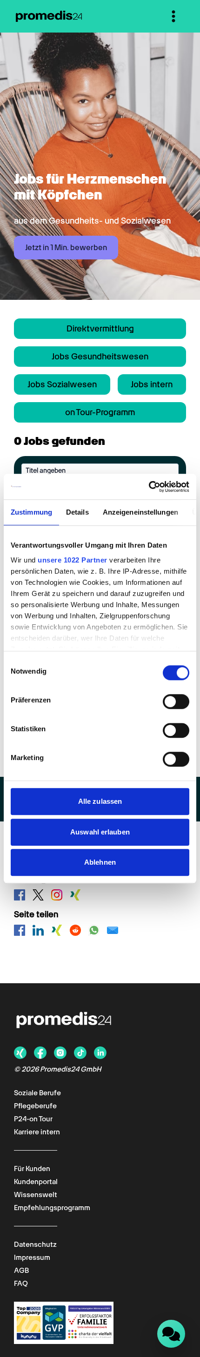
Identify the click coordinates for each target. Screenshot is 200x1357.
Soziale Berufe (37, 1093)
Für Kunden (32, 1169)
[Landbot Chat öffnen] (171, 1334)
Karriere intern (37, 1132)
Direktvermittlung (100, 328)
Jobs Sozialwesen (62, 384)
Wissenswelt (35, 1195)
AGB (21, 1270)
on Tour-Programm (100, 412)
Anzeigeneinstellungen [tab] (140, 512)
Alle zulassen (100, 801)
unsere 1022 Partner (72, 560)
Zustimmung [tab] (31, 512)
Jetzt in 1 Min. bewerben (66, 247)
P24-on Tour (33, 1119)
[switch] (176, 701)
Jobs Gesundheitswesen (100, 356)
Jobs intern (152, 384)
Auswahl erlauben (100, 832)
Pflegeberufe (35, 1106)
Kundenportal (36, 1182)
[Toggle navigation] (173, 16)
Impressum (32, 1257)
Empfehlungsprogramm (52, 1208)
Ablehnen (100, 862)
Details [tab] (77, 512)
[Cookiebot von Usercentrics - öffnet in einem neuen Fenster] (148, 487)
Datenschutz (35, 1244)
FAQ (21, 1283)
